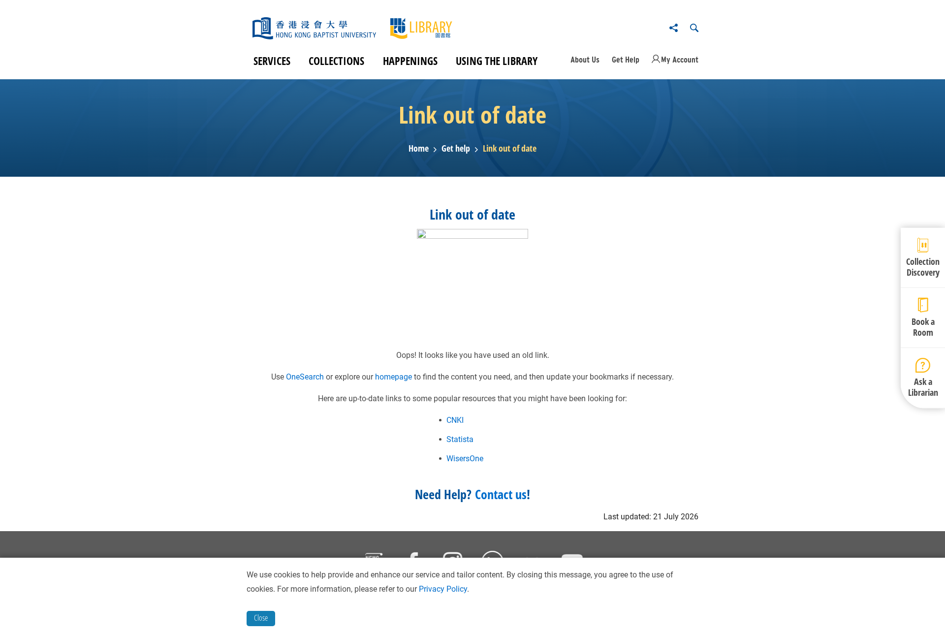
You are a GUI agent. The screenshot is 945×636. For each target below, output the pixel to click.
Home (419, 148)
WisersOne (464, 458)
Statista (459, 439)
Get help (455, 148)
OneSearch (305, 377)
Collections (336, 60)
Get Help (625, 59)
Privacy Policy (443, 589)
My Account (679, 59)
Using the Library (496, 60)
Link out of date (509, 148)
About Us (584, 59)
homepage (393, 377)
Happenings (410, 60)
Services (271, 60)
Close (261, 617)
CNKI (455, 420)
